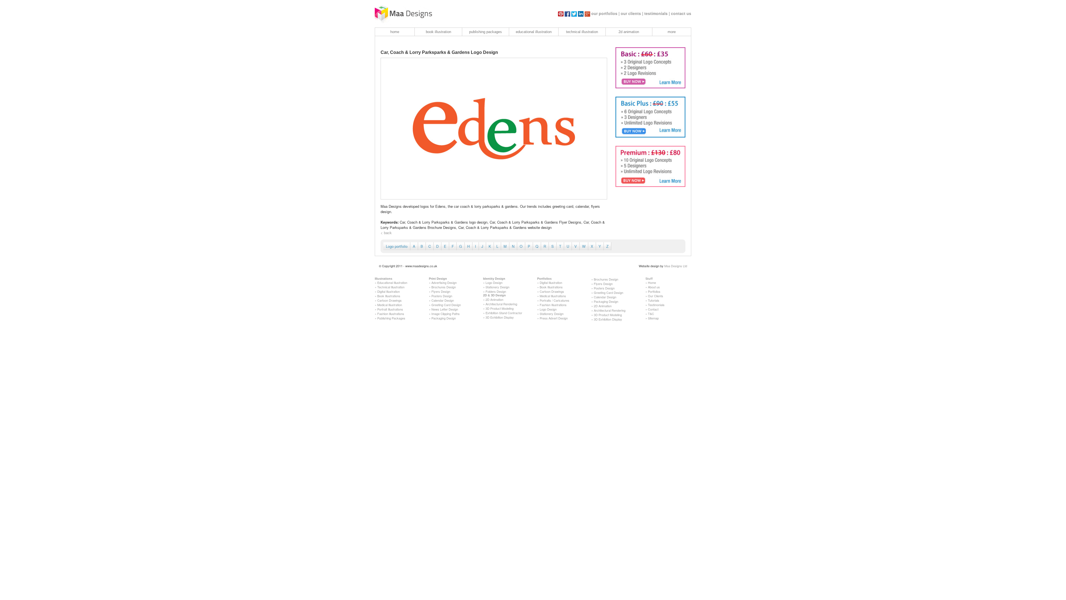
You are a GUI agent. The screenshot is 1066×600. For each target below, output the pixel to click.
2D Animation (494, 299)
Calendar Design (442, 300)
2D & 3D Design (494, 295)
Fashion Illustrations (390, 313)
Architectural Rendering (501, 304)
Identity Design (494, 278)
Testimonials (656, 304)
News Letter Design (444, 309)
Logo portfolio (397, 246)
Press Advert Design (554, 318)
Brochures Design (443, 287)
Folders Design (496, 291)
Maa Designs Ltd (675, 266)
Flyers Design (440, 291)
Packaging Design (443, 318)
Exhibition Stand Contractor (504, 313)
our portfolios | (605, 13)
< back (386, 232)
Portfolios (544, 278)
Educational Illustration (392, 282)
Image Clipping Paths (445, 313)
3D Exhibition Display (500, 317)
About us (654, 287)
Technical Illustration (390, 287)
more (672, 32)
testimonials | (657, 13)
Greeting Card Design (446, 304)
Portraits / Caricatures (554, 300)
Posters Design (441, 296)
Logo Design (494, 282)
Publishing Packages (391, 318)
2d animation (629, 32)
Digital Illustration (388, 291)
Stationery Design (497, 287)
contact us (681, 13)
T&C (651, 313)
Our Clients (655, 296)
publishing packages (485, 32)
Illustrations (383, 278)
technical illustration (582, 32)
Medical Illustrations (553, 296)
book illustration (438, 32)
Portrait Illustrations (390, 309)
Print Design (438, 278)
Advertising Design (444, 282)
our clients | (632, 13)
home (394, 32)
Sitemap (653, 318)
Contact (653, 309)
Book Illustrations (388, 296)
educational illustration (534, 32)
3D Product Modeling (500, 308)
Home (652, 282)
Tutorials (653, 300)
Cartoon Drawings (389, 300)
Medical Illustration (389, 304)
